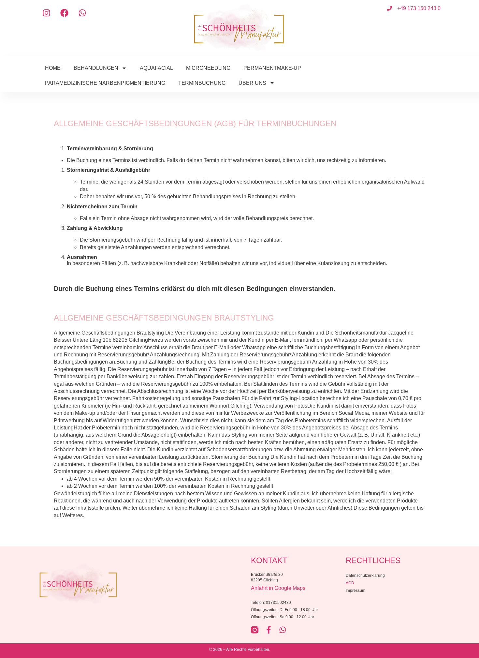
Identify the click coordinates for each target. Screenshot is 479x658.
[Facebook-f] (268, 630)
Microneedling (208, 68)
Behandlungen (96, 68)
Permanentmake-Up (272, 68)
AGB (350, 583)
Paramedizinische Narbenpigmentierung (105, 83)
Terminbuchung (201, 83)
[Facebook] (64, 13)
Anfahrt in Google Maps (278, 588)
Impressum (355, 590)
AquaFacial (156, 68)
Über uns (252, 83)
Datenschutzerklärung (365, 575)
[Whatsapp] (82, 13)
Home (53, 68)
